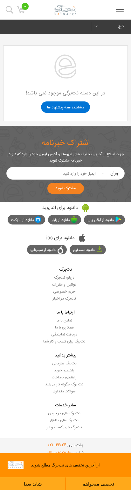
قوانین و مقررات (64, 284)
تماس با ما (64, 320)
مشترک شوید (65, 188)
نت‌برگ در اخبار (64, 298)
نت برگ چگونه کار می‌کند (64, 384)
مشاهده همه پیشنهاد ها (65, 107)
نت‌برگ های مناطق (64, 420)
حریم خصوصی (64, 291)
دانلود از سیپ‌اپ (43, 250)
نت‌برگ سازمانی (64, 363)
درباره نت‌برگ (64, 277)
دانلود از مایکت (22, 220)
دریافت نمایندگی (64, 334)
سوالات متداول (64, 391)
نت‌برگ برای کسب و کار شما (64, 341)
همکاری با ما (64, 327)
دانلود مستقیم (84, 250)
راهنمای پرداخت (64, 377)
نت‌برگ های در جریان (64, 413)
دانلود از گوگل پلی (100, 220)
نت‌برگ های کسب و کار (64, 427)
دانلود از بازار (61, 220)
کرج (121, 26)
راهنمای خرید (64, 370)
